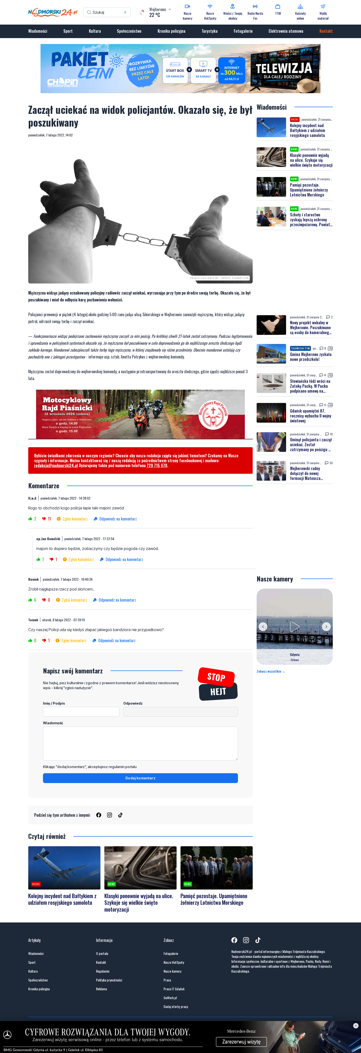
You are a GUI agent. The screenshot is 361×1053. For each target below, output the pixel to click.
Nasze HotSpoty (174, 962)
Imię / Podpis (54, 703)
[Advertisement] (295, 272)
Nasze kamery (172, 971)
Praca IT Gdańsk (174, 988)
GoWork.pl (170, 997)
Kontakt (326, 31)
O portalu (102, 953)
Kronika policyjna (171, 31)
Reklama (101, 988)
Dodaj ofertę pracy (176, 1006)
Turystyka (210, 31)
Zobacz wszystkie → (271, 671)
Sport (68, 31)
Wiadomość (53, 723)
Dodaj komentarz (140, 778)
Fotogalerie (243, 31)
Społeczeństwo (129, 31)
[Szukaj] (125, 12)
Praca (167, 980)
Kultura (95, 31)
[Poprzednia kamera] (263, 626)
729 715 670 (157, 465)
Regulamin (102, 971)
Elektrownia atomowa (286, 31)
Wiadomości (37, 31)
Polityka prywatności (109, 980)
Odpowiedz (133, 703)
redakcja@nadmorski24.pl (56, 465)
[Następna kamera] (326, 626)
